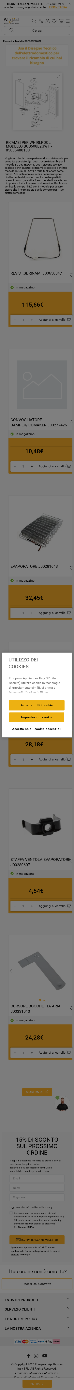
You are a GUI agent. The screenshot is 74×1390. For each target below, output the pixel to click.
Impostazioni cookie (36, 717)
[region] (37, 695)
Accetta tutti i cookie (37, 705)
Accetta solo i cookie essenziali (37, 729)
